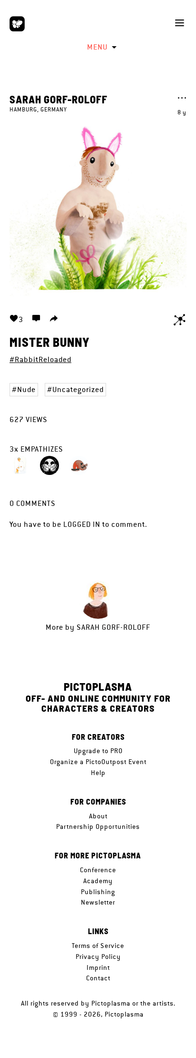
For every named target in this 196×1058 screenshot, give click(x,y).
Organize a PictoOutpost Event (98, 761)
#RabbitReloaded (40, 359)
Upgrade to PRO (98, 750)
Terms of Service (98, 945)
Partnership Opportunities (98, 826)
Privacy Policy (98, 956)
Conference (98, 870)
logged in (81, 524)
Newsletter (98, 902)
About (98, 816)
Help (98, 772)
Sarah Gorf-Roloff (59, 99)
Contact (98, 978)
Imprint (98, 967)
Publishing (98, 891)
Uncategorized (78, 389)
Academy (98, 881)
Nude (26, 389)
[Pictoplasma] (17, 23)
